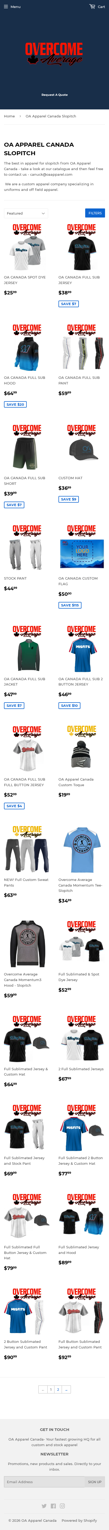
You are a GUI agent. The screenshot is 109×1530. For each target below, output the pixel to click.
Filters (95, 213)
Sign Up (95, 1482)
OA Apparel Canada (39, 1520)
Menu (16, 7)
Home (9, 116)
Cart (101, 7)
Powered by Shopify (79, 1520)
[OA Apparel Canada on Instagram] (62, 1507)
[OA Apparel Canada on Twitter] (44, 1507)
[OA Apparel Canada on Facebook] (53, 1507)
